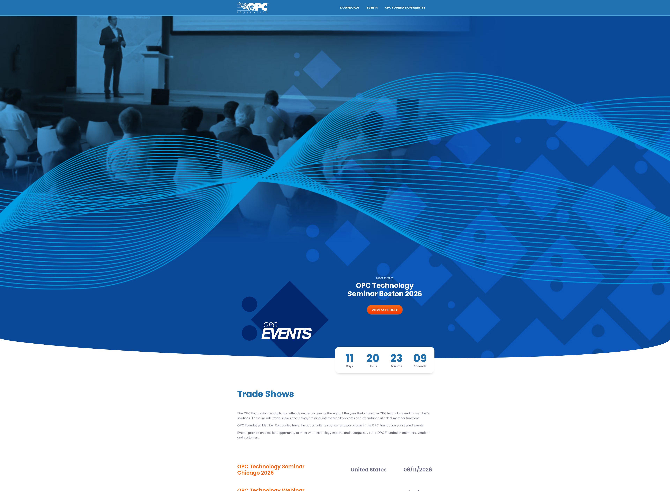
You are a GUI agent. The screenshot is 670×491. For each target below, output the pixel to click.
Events (372, 8)
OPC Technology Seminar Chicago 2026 (270, 470)
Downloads (350, 8)
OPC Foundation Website (405, 8)
